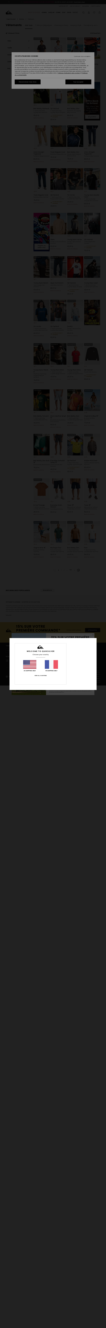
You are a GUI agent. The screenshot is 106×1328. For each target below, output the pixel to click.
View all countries (40, 675)
